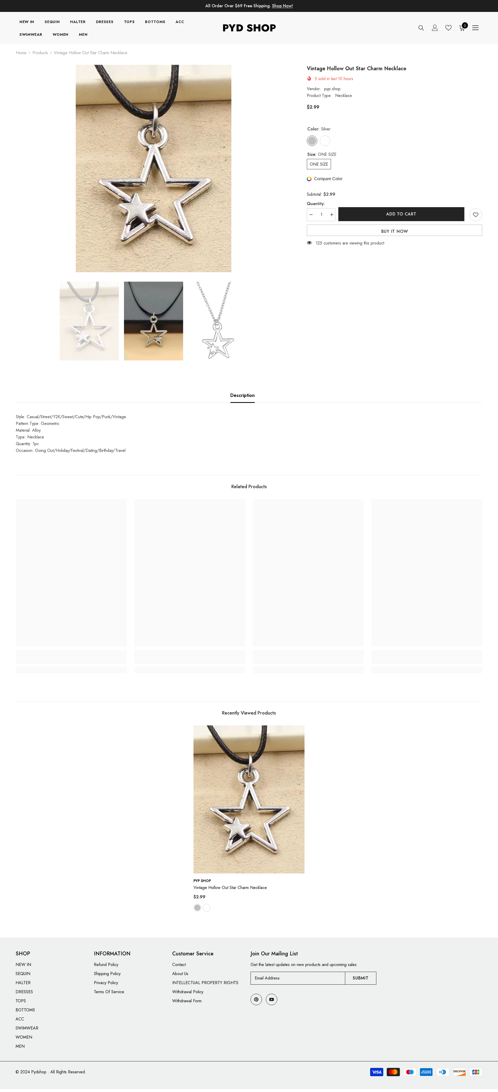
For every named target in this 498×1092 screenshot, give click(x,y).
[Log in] (435, 28)
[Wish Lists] (448, 28)
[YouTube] (271, 999)
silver (197, 908)
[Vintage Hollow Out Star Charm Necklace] (249, 799)
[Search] (421, 27)
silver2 (206, 908)
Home (21, 53)
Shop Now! (282, 6)
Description (242, 395)
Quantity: (316, 204)
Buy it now (394, 231)
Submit (361, 978)
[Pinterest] (256, 999)
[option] (153, 168)
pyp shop (332, 89)
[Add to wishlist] (475, 214)
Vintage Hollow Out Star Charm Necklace (230, 888)
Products (40, 53)
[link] (71, 660)
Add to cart (402, 214)
